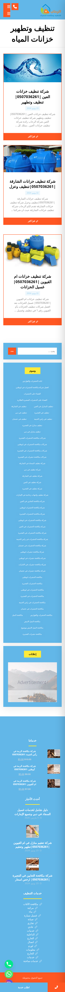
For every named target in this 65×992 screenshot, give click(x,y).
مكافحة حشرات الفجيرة (32, 634)
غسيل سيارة (30, 915)
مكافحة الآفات (30, 904)
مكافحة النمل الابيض (32, 621)
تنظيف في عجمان (19, 419)
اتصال (31, 942)
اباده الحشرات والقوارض (32, 381)
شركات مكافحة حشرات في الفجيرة (32, 457)
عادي (30, 927)
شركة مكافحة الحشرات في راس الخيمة (32, 539)
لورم (30, 946)
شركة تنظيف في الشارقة (32, 476)
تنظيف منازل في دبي (32, 431)
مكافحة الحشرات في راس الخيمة (32, 602)
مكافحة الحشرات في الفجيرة (32, 596)
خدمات (30, 930)
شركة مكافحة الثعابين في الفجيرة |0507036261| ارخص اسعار (32, 877)
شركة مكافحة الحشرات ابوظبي (32, 507)
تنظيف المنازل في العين (43, 406)
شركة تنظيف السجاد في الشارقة (32, 463)
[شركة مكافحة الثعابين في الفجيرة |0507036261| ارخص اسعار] (32, 864)
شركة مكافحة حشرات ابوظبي (32, 551)
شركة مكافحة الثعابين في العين (32, 501)
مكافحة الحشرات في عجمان (32, 608)
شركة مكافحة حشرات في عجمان (32, 570)
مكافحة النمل (17, 615)
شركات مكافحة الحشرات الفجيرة (32, 438)
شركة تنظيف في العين (32, 482)
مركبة (30, 908)
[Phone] (9, 964)
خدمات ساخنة (30, 961)
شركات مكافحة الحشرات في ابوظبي (32, 444)
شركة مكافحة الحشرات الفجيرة (32, 514)
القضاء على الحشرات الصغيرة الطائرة (32, 400)
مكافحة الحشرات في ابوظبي (32, 589)
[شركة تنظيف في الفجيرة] (51, 9)
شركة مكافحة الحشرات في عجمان (32, 545)
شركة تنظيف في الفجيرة (32, 488)
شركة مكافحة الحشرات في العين (32, 526)
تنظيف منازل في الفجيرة (32, 425)
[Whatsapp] (9, 974)
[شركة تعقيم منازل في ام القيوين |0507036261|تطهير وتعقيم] (32, 831)
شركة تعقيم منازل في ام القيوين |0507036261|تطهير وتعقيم (32, 845)
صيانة (31, 919)
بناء (30, 911)
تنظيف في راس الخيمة (43, 419)
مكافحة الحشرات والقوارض (41, 615)
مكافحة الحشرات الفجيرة (32, 583)
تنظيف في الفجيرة (41, 412)
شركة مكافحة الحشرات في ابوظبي (32, 520)
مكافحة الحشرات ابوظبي (32, 577)
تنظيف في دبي (21, 412)
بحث (12, 351)
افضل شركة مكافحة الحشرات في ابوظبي (32, 387)
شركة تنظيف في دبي (32, 469)
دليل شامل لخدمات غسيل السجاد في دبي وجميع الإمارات (33, 812)
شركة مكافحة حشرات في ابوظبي (32, 558)
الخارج (30, 938)
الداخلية (31, 934)
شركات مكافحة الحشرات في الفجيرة (32, 450)
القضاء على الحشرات (32, 393)
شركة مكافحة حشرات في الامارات (32, 564)
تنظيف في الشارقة (18, 406)
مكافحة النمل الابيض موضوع (32, 627)
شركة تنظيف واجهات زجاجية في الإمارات (32, 495)
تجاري (30, 923)
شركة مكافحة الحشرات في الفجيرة (32, 533)
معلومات (30, 949)
